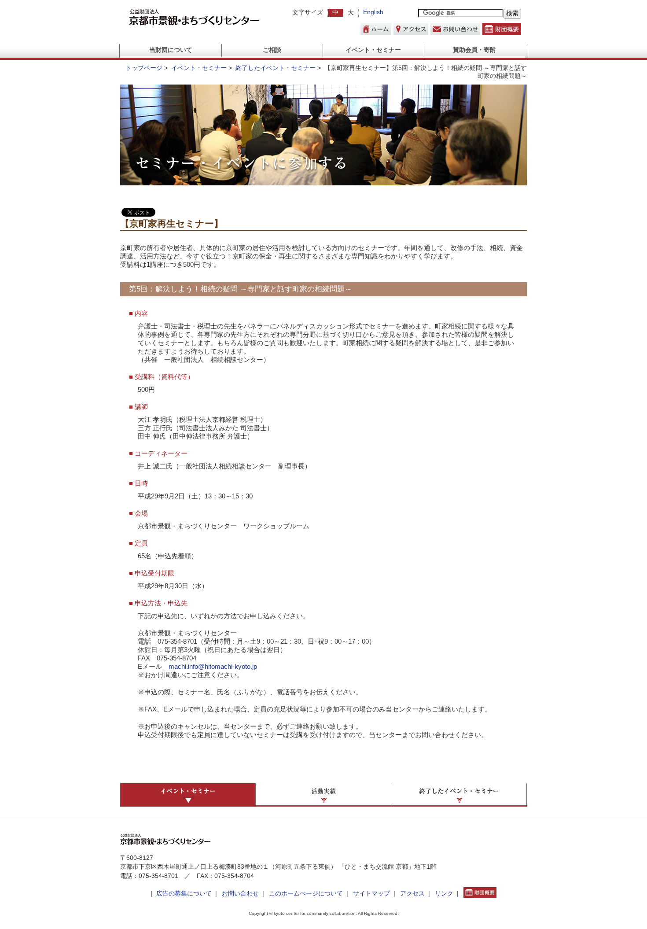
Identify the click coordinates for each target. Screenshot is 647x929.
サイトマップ (371, 893)
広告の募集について (184, 893)
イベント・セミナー (373, 50)
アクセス (412, 893)
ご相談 (272, 50)
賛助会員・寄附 (474, 50)
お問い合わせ (240, 893)
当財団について (170, 50)
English (373, 12)
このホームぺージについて (306, 893)
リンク (444, 893)
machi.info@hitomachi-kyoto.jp (213, 666)
